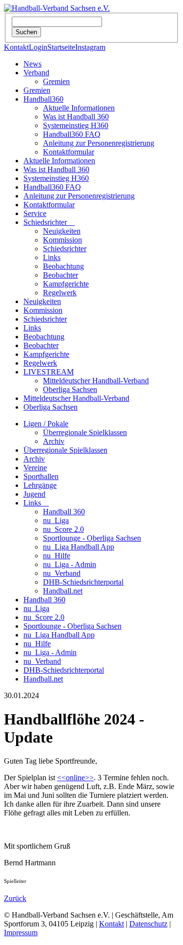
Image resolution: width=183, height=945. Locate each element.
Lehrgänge (40, 485)
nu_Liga (56, 520)
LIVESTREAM (48, 372)
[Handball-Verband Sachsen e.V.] (57, 8)
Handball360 (43, 99)
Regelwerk (60, 292)
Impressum (21, 932)
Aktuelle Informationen (79, 108)
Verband (36, 72)
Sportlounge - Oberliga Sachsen (92, 538)
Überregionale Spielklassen (85, 432)
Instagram (90, 47)
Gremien (56, 81)
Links (52, 257)
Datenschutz (148, 924)
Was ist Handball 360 (76, 116)
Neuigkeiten (62, 231)
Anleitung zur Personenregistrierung (98, 143)
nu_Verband (62, 573)
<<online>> (75, 777)
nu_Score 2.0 (63, 529)
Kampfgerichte (66, 284)
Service (34, 213)
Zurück (15, 898)
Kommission (62, 240)
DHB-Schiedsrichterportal (83, 582)
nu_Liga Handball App (78, 547)
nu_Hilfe (56, 555)
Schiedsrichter (49, 222)
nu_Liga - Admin (69, 564)
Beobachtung (63, 266)
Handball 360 (64, 511)
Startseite (61, 47)
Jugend (34, 494)
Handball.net (62, 591)
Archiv (53, 441)
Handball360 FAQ (72, 134)
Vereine (35, 467)
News (32, 64)
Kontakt (16, 47)
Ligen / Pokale (45, 423)
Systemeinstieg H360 (75, 125)
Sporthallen (41, 476)
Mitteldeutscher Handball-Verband (96, 380)
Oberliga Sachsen (70, 389)
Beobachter (60, 275)
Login (38, 47)
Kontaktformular (68, 152)
